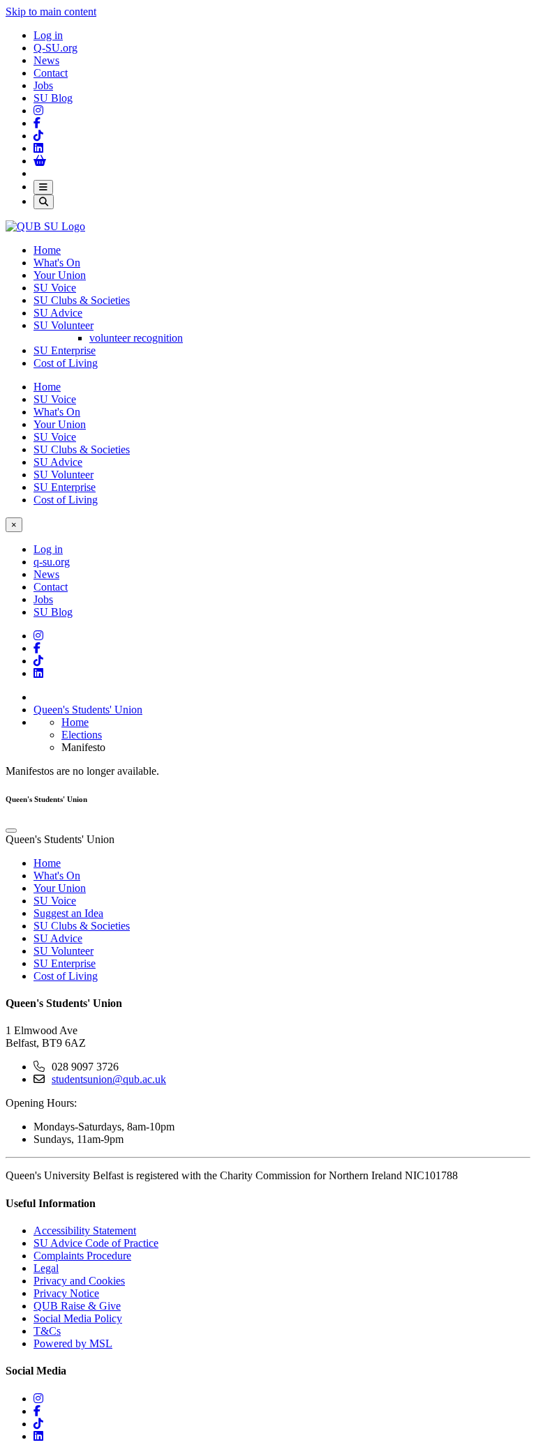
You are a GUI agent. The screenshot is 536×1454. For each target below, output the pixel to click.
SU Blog (53, 98)
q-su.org (52, 562)
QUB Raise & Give (77, 1306)
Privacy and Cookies (79, 1281)
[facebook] (37, 1411)
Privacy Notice (66, 1293)
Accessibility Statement (85, 1230)
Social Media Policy (78, 1318)
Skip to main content (51, 11)
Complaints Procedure (82, 1256)
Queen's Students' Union (88, 709)
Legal (46, 1268)
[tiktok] (38, 1424)
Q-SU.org (55, 48)
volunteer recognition (136, 338)
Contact (51, 73)
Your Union (60, 275)
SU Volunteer (64, 325)
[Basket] (40, 161)
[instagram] (38, 1398)
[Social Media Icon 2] (38, 148)
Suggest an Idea (68, 913)
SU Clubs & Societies (82, 300)
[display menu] (11, 830)
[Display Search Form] (44, 202)
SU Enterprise (65, 350)
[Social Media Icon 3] (38, 110)
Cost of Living (66, 363)
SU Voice (55, 288)
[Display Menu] (43, 187)
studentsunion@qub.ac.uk (109, 1079)
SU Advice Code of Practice (96, 1243)
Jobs (43, 85)
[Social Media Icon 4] (38, 661)
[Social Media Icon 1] (37, 123)
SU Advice (58, 313)
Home (47, 250)
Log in (48, 35)
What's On (57, 262)
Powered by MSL (73, 1343)
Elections (81, 735)
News (46, 60)
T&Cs (47, 1331)
